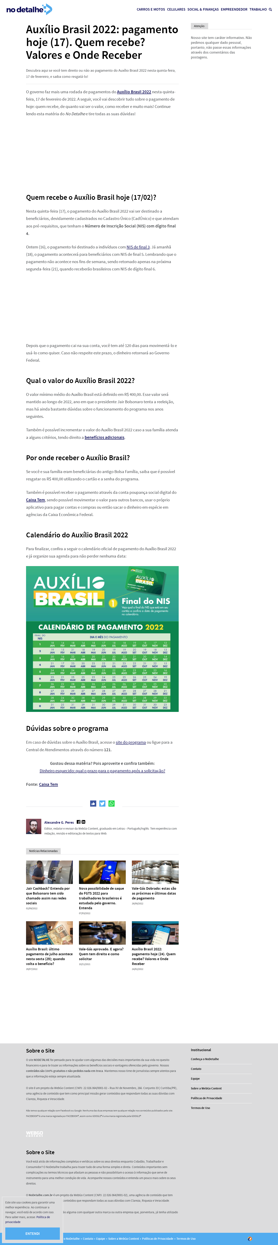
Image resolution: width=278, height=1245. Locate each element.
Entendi (32, 1233)
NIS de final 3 (138, 247)
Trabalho (258, 9)
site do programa (131, 742)
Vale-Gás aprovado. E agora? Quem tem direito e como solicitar (101, 954)
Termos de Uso (200, 1108)
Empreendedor (234, 9)
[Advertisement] (102, 152)
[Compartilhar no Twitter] (102, 803)
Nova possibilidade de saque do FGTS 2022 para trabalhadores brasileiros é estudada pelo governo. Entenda (101, 898)
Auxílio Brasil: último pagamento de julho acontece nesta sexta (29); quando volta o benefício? (49, 956)
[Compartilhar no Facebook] (93, 803)
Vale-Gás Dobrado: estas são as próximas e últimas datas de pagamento (154, 893)
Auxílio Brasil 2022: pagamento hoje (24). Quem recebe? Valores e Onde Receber (154, 956)
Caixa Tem (48, 784)
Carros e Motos (151, 9)
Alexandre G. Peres (59, 822)
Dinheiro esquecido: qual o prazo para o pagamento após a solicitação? (102, 771)
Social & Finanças (203, 9)
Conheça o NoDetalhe (205, 1059)
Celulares (176, 9)
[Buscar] (270, 9)
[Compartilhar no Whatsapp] (111, 803)
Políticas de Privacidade (206, 1098)
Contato (196, 1069)
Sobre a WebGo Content (206, 1088)
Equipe (195, 1079)
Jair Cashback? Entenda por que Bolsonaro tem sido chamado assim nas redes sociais (48, 896)
